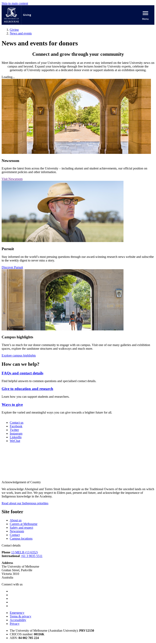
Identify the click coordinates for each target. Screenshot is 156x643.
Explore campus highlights (19, 355)
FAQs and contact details (22, 373)
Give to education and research (27, 389)
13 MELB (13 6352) (24, 552)
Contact (15, 535)
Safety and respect (21, 527)
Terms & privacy (20, 616)
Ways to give (12, 404)
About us (16, 520)
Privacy (15, 623)
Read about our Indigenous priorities (25, 503)
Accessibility (18, 620)
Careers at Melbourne (23, 524)
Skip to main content (15, 3)
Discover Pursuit (12, 267)
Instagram (16, 433)
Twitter (14, 430)
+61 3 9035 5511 (31, 556)
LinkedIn (16, 437)
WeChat (15, 441)
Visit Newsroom (12, 179)
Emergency (17, 612)
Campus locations (21, 538)
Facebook (16, 426)
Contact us (16, 422)
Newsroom (17, 531)
